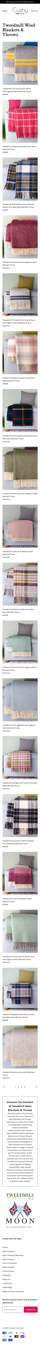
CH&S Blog (7, 1287)
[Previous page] (3, 1086)
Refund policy (8, 1267)
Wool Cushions (8, 1251)
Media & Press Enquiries (13, 1291)
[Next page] (36, 1086)
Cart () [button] (34, 11)
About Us (6, 1279)
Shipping (6, 1275)
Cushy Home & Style (15, 1328)
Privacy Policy (8, 1271)
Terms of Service (9, 1263)
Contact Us (7, 1283)
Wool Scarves (8, 1259)
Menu (4, 11)
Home (5, 1247)
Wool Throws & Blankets (13, 1255)
